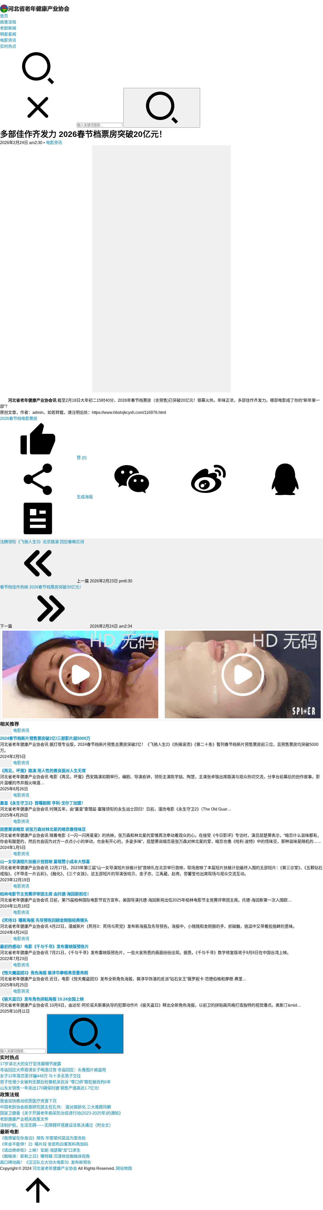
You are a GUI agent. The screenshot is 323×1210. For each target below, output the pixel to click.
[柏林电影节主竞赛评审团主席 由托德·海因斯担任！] (6, 886)
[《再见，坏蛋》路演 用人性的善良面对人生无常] (6, 763)
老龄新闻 (8, 28)
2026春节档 (10, 418)
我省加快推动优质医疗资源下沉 (28, 1101)
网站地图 (124, 1168)
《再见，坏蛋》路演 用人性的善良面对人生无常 (43, 771)
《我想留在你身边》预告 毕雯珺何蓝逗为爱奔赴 (43, 1138)
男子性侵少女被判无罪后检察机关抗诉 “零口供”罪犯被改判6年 (55, 1082)
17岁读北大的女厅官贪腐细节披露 (30, 1064)
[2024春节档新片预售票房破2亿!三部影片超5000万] (6, 730)
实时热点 (8, 46)
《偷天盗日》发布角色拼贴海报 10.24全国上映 (42, 999)
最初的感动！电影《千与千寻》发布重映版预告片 (44, 946)
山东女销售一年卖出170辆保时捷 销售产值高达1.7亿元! (49, 1088)
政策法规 (8, 22)
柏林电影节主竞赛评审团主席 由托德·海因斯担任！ (45, 894)
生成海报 (84, 497)
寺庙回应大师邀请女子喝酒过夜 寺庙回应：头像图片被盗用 (53, 1070)
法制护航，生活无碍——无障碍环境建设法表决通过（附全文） (56, 1125)
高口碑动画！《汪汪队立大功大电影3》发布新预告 (45, 1162)
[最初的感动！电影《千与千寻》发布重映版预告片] (6, 939)
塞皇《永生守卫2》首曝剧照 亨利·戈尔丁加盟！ (42, 803)
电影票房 (29, 418)
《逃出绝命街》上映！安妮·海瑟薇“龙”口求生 (40, 1150)
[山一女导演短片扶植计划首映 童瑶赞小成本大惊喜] (6, 854)
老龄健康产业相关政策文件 (24, 1119)
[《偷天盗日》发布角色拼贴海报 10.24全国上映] (6, 991)
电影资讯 (8, 40)
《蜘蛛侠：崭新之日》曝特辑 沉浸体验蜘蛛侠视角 (45, 1156)
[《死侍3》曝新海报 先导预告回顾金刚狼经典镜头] (6, 912)
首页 (4, 16)
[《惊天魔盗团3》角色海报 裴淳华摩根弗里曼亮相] (6, 965)
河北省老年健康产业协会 (55, 1168)
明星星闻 (8, 34)
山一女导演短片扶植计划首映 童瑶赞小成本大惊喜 (45, 862)
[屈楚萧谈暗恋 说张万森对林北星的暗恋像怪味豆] (6, 821)
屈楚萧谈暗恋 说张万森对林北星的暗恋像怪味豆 (43, 829)
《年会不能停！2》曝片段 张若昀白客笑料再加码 (44, 1144)
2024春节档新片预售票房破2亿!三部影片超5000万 (45, 738)
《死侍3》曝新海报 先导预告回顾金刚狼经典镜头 (44, 920)
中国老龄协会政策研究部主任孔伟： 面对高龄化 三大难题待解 (55, 1107)
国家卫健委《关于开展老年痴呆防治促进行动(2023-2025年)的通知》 (61, 1113)
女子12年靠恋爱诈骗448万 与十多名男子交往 (40, 1076)
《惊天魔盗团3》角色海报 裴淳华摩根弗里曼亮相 (44, 973)
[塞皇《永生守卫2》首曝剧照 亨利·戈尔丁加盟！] (6, 795)
